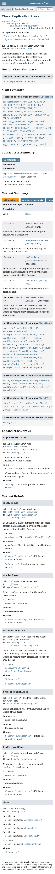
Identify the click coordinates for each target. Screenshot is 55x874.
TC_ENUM (28, 134)
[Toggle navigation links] (3, 3)
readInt (21, 348)
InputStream (30, 173)
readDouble (35, 341)
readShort (8, 354)
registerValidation (13, 364)
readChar (37, 338)
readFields (9, 344)
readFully (38, 344)
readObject (12, 351)
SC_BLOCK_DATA (35, 105)
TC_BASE (7, 128)
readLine (33, 348)
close (28, 214)
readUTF (31, 361)
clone (6, 403)
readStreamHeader (26, 354)
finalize (28, 403)
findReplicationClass (36, 240)
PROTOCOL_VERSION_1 (33, 102)
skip (30, 387)
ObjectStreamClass (36, 261)
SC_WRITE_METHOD (33, 111)
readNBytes (35, 384)
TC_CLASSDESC (27, 131)
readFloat (23, 344)
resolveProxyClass (35, 297)
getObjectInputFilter (14, 334)
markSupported (19, 380)
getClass (41, 403)
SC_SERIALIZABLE (12, 111)
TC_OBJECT (8, 141)
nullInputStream (39, 380)
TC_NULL (39, 138)
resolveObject (35, 364)
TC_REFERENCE (10, 144)
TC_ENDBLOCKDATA (12, 134)
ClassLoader (9, 177)
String (29, 227)
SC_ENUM (7, 108)
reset (21, 387)
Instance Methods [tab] (32, 200)
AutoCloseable (40, 39)
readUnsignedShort (13, 361)
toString (45, 406)
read (32, 334)
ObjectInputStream (21, 48)
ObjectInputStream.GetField (18, 81)
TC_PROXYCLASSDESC (27, 141)
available (8, 328)
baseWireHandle (11, 102)
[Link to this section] (38, 69)
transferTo (9, 390)
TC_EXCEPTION (43, 134)
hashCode (7, 406)
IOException (17, 452)
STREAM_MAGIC (42, 115)
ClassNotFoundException (24, 515)
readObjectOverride (32, 351)
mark (5, 380)
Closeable (9, 36)
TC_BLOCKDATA (22, 128)
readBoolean (9, 338)
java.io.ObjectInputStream (23, 26)
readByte (24, 338)
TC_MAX (27, 138)
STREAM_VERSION (11, 118)
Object (42, 398)
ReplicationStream (24, 9)
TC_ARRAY (38, 124)
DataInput (23, 36)
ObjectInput (38, 36)
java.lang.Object (10, 21)
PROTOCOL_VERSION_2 (13, 105)
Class (6, 223)
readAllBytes (18, 384)
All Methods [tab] (11, 200)
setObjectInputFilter (14, 367)
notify (19, 406)
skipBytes (35, 367)
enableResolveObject (14, 331)
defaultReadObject (27, 328)
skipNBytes (42, 387)
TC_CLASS (11, 131)
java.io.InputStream (16, 23)
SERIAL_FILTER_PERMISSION (17, 115)
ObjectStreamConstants (16, 39)
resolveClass (32, 257)
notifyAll (32, 406)
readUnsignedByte (30, 357)
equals (16, 403)
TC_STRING (39, 144)
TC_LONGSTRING (13, 138)
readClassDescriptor (14, 341)
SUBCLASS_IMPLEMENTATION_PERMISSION (23, 121)
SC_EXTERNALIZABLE (25, 108)
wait (7, 410)
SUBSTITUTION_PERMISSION (16, 124)
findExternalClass (35, 223)
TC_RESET (25, 144)
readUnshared (10, 357)
